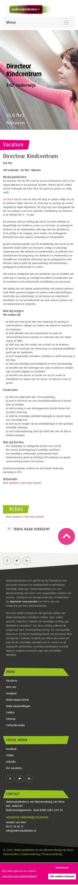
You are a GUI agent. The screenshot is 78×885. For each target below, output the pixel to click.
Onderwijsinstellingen (18, 706)
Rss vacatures (14, 768)
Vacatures (11, 680)
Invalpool (11, 693)
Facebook (11, 749)
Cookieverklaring (30, 854)
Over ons (11, 687)
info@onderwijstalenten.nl (21, 830)
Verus (70, 850)
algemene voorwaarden (23, 601)
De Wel (7, 199)
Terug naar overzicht (31, 529)
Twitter (10, 755)
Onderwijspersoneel (17, 700)
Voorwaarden (10, 854)
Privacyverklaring (52, 854)
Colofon (10, 712)
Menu (11, 23)
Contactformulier (15, 725)
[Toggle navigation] (66, 22)
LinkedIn (11, 761)
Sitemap (10, 719)
